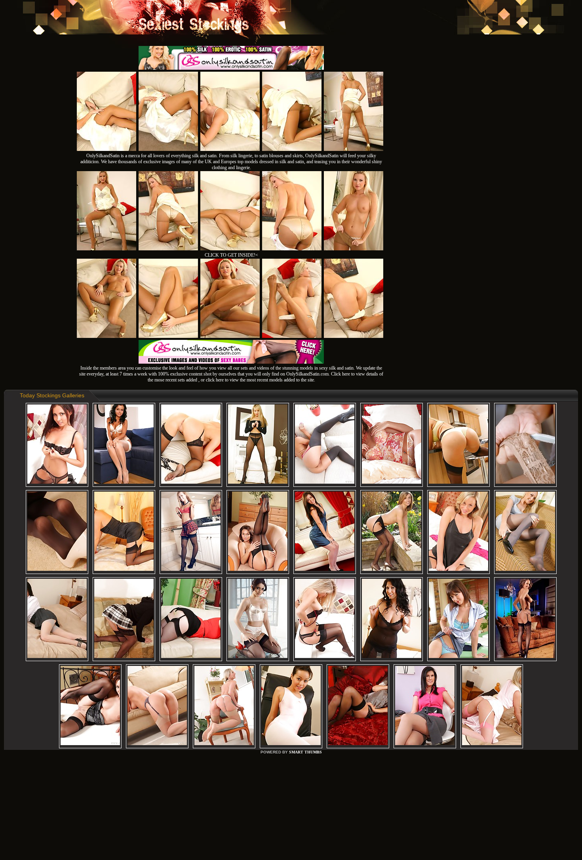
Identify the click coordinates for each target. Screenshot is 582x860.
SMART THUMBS (305, 752)
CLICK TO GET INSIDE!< (231, 255)
